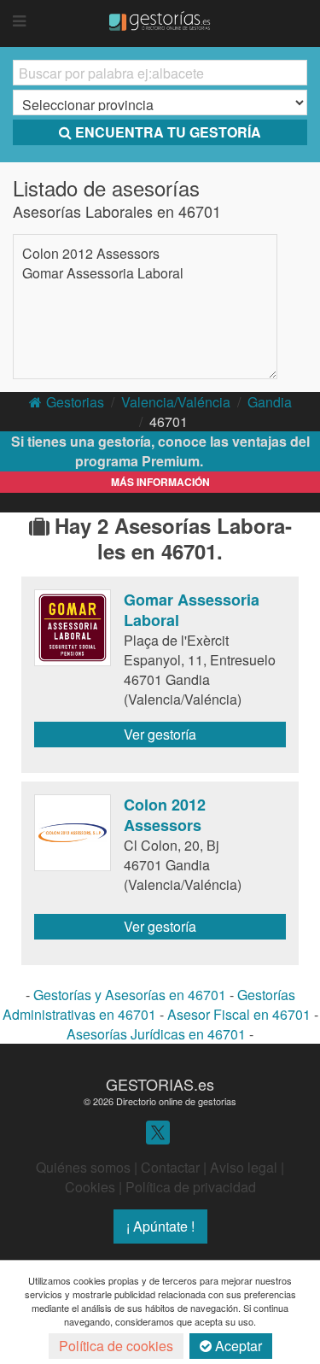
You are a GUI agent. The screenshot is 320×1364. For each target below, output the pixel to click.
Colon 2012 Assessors (91, 253)
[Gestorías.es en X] (158, 1131)
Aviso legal (243, 1167)
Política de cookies (116, 1345)
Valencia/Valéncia (175, 402)
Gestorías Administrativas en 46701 (149, 1004)
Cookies (90, 1187)
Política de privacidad (190, 1187)
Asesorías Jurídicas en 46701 (156, 1034)
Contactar (170, 1167)
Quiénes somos (83, 1167)
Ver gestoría (160, 734)
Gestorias (75, 402)
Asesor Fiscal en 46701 (239, 1014)
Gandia (269, 402)
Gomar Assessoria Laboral (102, 273)
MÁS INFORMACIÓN (160, 481)
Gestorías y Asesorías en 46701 (129, 994)
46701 (168, 421)
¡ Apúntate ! (160, 1226)
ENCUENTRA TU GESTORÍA (168, 132)
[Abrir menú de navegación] (19, 21)
